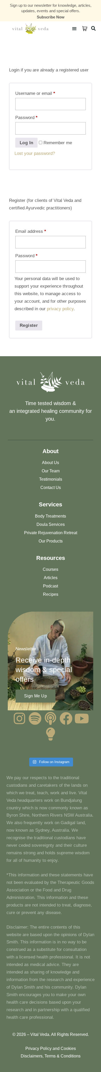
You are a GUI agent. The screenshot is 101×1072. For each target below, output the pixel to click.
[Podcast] (50, 718)
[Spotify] (34, 718)
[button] (74, 28)
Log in (26, 142)
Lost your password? (35, 153)
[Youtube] (81, 718)
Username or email (35, 93)
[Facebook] (66, 718)
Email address (30, 231)
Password (26, 117)
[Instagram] (19, 718)
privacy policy (60, 308)
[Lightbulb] (50, 733)
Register (29, 325)
